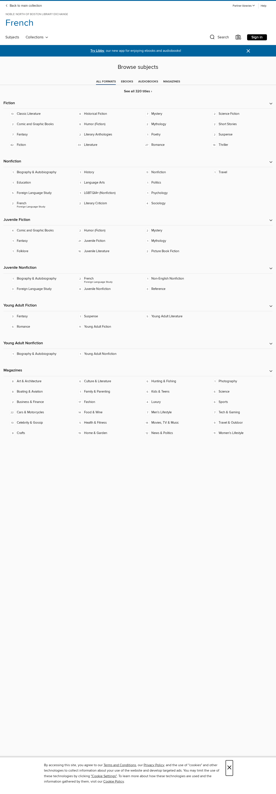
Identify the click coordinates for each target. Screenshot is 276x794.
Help (263, 6)
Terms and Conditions (120, 765)
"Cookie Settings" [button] (104, 776)
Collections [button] (35, 37)
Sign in (257, 37)
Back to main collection (25, 6)
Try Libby (97, 51)
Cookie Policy (113, 781)
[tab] (106, 81)
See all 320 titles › (138, 91)
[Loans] (238, 38)
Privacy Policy (154, 765)
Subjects (12, 37)
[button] (244, 6)
